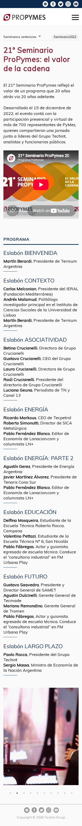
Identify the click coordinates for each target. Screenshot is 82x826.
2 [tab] (17, 793)
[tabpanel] (41, 736)
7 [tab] (51, 793)
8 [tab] (58, 793)
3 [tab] (24, 793)
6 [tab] (44, 793)
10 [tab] (71, 793)
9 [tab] (65, 793)
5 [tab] (37, 793)
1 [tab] (10, 793)
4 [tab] (30, 793)
